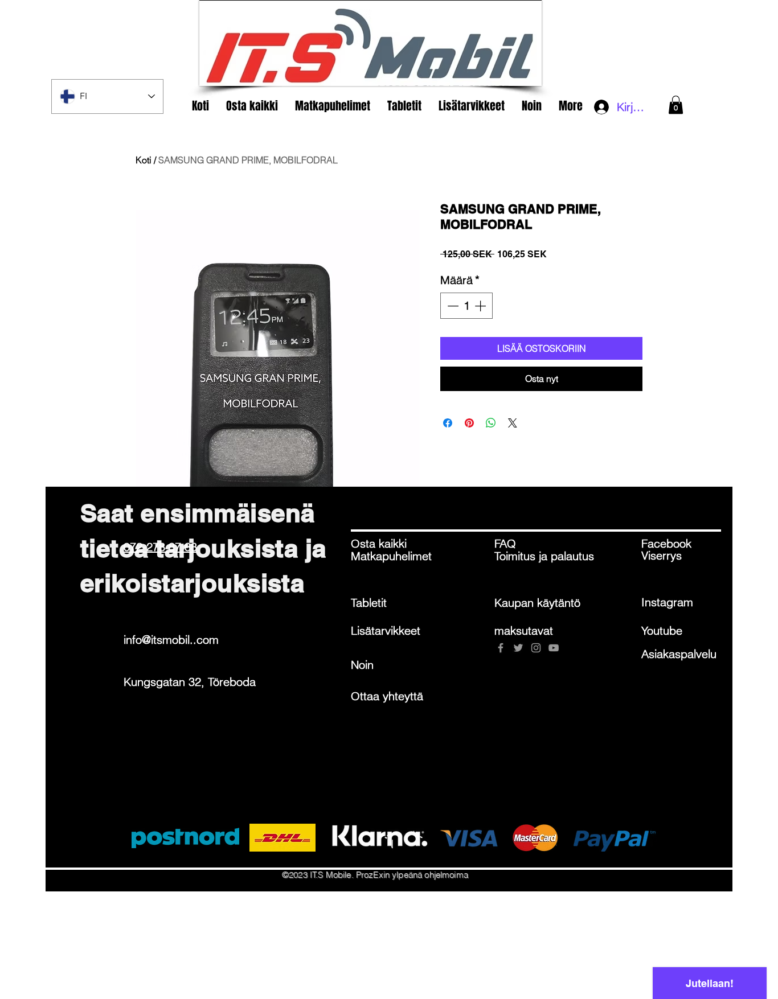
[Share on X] (512, 423)
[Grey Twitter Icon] (518, 648)
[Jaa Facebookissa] (447, 423)
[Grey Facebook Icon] (500, 648)
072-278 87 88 (160, 547)
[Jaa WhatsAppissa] (491, 423)
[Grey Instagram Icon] (536, 648)
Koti (143, 160)
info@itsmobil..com (171, 639)
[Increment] (481, 305)
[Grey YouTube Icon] (553, 648)
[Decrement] (451, 305)
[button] (675, 105)
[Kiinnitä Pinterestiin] (469, 423)
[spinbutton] (466, 305)
